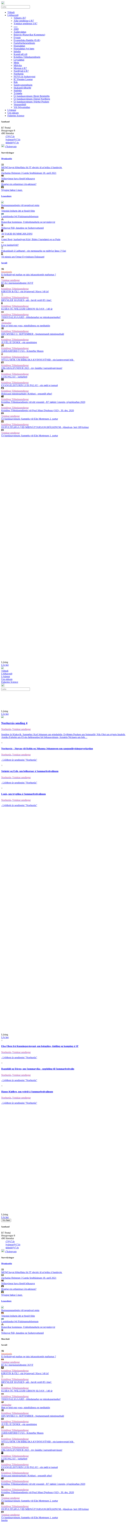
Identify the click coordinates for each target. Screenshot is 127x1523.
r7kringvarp (11, 146)
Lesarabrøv (6, 196)
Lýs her (5, 665)
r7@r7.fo (10, 136)
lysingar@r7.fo (13, 139)
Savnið (4, 263)
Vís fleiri (6, 1220)
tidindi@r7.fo (12, 142)
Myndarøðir (6, 158)
